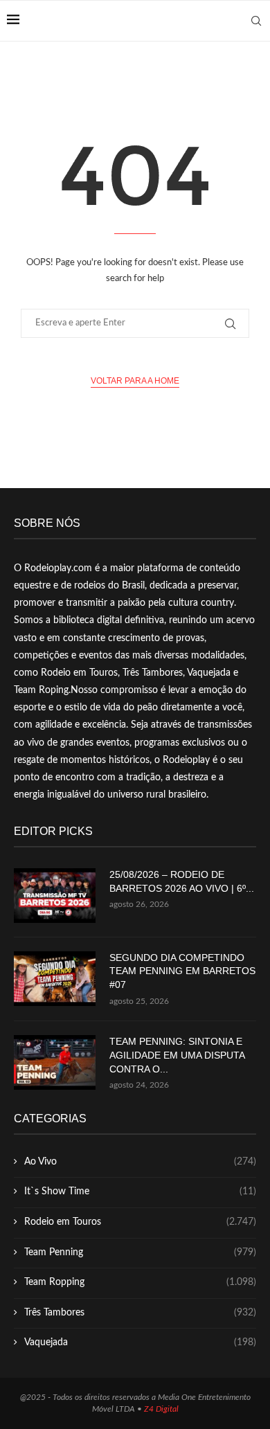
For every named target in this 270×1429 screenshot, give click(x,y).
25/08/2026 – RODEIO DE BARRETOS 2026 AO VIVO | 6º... (181, 881)
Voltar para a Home (135, 381)
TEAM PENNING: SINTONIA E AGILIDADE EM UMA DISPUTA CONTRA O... (176, 1055)
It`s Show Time (140, 1191)
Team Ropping (140, 1282)
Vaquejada (140, 1342)
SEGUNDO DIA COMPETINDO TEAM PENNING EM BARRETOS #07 (182, 971)
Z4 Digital (161, 1409)
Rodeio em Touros (140, 1222)
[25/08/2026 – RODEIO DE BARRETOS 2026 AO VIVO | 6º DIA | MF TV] (55, 895)
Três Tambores (140, 1313)
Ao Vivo (140, 1162)
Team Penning (140, 1252)
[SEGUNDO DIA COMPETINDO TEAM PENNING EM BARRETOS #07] (55, 978)
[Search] (256, 21)
